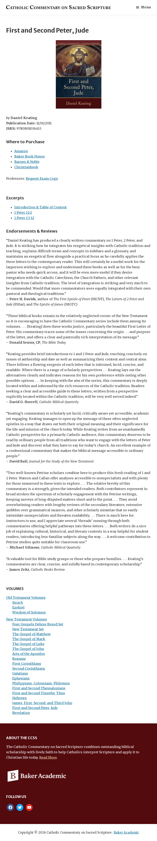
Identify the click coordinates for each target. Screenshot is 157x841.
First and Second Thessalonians (38, 688)
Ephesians (21, 678)
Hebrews (19, 698)
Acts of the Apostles (28, 654)
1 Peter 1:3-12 (24, 218)
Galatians (20, 673)
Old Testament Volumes (26, 598)
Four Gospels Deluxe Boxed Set (37, 624)
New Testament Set (28, 629)
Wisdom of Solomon (29, 612)
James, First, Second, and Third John (42, 703)
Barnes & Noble (26, 162)
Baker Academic (126, 832)
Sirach (17, 602)
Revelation (21, 713)
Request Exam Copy (42, 178)
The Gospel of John (28, 649)
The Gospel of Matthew (31, 634)
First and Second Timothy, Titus (38, 693)
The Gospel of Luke (28, 644)
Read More (48, 757)
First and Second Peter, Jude (35, 708)
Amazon (21, 151)
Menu (146, 7)
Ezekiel (18, 607)
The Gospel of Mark (28, 639)
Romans (19, 659)
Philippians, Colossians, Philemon (41, 683)
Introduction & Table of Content (40, 207)
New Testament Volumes (26, 619)
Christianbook (26, 167)
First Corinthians (26, 663)
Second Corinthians (28, 668)
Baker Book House (29, 156)
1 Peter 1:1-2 (23, 212)
